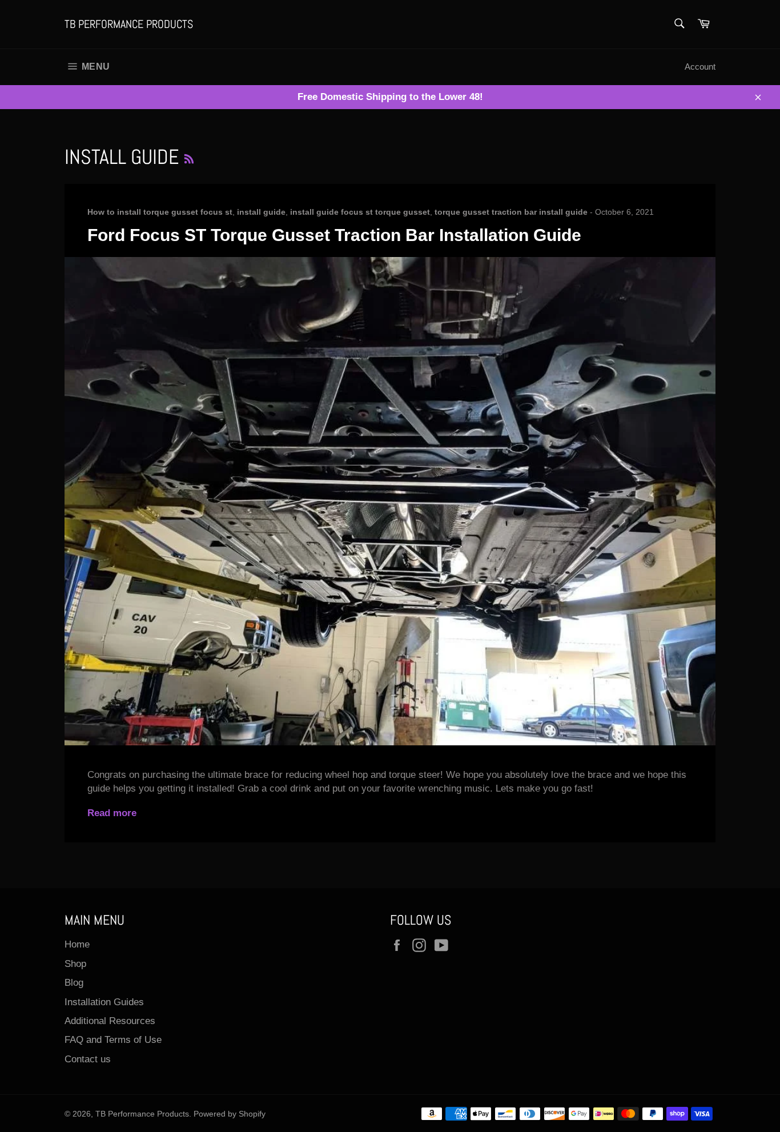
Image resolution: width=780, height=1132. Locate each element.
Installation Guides (104, 1002)
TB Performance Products (129, 24)
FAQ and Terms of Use (113, 1039)
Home (77, 944)
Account (700, 66)
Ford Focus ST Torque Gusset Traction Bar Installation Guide (334, 235)
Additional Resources (110, 1020)
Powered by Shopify (230, 1114)
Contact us (88, 1059)
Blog (74, 982)
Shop (75, 963)
